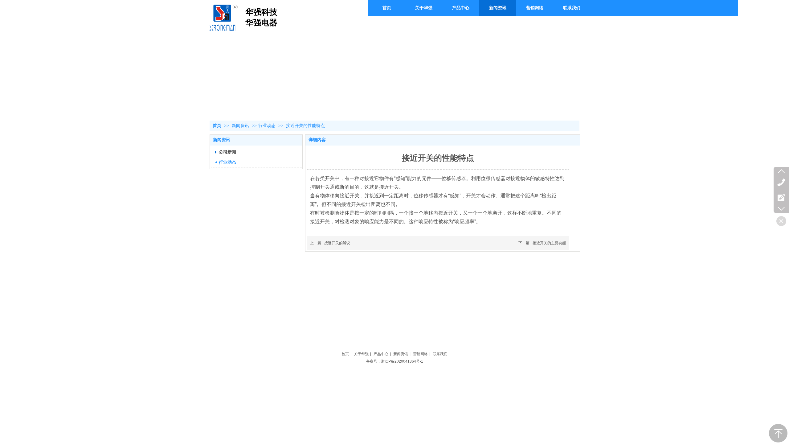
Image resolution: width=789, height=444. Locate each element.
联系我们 (440, 354)
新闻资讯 (241, 125)
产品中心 (381, 354)
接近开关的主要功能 (549, 243)
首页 (217, 125)
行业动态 (267, 125)
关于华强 (361, 354)
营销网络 (420, 354)
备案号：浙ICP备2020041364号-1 (394, 361)
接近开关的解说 (337, 243)
